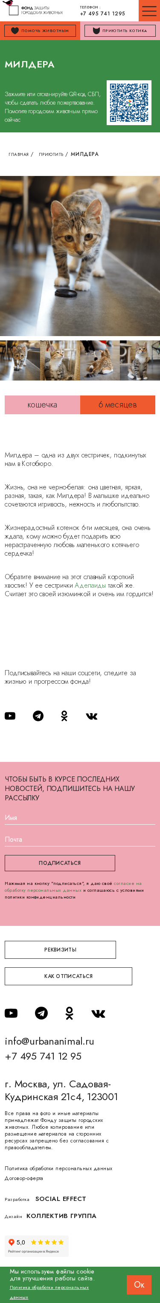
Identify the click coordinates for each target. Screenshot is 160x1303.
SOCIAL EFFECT (61, 1198)
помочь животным (45, 30)
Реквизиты (60, 950)
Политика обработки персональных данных (58, 1168)
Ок (139, 1285)
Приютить (51, 154)
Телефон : (102, 11)
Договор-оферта (24, 1178)
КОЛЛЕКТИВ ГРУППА (61, 1216)
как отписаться (68, 976)
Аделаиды (90, 585)
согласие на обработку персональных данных (73, 886)
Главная (19, 154)
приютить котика (124, 30)
